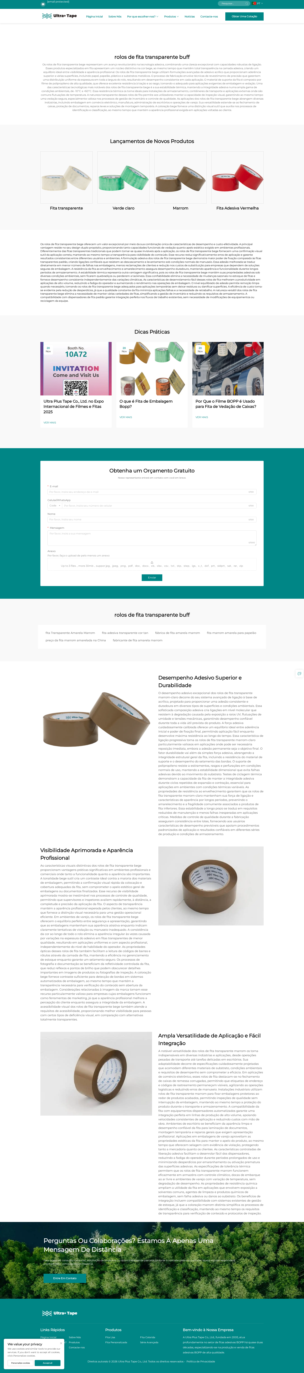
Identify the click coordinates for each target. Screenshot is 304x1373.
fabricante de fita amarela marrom (137, 640)
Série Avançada (149, 1342)
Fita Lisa (110, 1337)
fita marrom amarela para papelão (231, 633)
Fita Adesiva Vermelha (237, 208)
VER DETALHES (66, 177)
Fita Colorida (147, 1337)
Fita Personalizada (116, 1342)
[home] (59, 16)
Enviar (152, 577)
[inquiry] (299, 673)
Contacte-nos (209, 16)
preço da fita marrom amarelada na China (76, 640)
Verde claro (123, 208)
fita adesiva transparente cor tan (125, 633)
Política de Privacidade (201, 1361)
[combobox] (55, 505)
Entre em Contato (64, 1278)
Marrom (180, 208)
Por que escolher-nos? (141, 16)
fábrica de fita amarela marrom (177, 633)
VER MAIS (50, 422)
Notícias (190, 16)
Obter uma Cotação (244, 16)
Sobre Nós (114, 16)
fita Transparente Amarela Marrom (70, 633)
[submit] (246, 3)
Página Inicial (94, 16)
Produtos (170, 16)
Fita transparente (66, 208)
